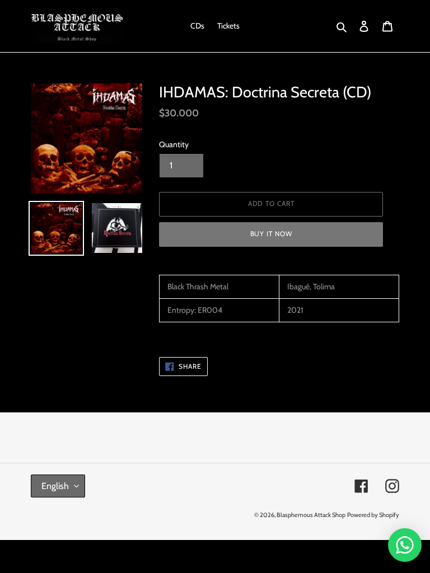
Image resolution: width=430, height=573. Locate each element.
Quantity (174, 144)
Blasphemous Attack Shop (311, 515)
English (55, 486)
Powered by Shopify (373, 515)
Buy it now (271, 233)
